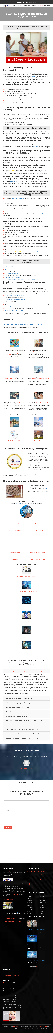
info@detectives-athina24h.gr (12, 975)
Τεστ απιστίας (14, 559)
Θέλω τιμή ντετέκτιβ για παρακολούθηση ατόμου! (19, 698)
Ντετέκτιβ (18, 503)
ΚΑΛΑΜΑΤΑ (42, 900)
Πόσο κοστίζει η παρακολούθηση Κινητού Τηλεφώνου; (15, 353)
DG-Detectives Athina (26, 143)
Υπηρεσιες (40, 5)
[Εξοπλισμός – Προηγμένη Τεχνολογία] (26, 569)
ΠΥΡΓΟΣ (41, 895)
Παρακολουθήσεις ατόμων (11, 273)
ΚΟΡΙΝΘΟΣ (29, 905)
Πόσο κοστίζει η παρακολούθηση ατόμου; (15, 295)
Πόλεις (14, 427)
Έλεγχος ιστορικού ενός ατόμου (15, 523)
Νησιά (38, 427)
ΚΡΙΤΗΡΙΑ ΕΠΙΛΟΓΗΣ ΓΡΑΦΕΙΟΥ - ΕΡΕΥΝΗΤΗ (13, 921)
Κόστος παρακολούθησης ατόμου (35, 944)
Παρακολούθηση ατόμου (38, 545)
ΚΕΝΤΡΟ (29, 895)
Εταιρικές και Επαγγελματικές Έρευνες (26, 591)
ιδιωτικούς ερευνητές (42, 251)
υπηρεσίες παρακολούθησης (17, 198)
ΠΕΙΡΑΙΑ (29, 896)
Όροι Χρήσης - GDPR (31, 1028)
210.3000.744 (8, 972)
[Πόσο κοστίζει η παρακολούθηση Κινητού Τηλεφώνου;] (14, 342)
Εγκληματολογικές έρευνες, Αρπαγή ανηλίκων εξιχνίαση (23, 324)
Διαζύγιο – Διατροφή (24, 73)
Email (30, 2)
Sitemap (48, 1028)
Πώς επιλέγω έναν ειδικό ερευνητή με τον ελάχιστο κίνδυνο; (22, 711)
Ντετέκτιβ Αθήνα (22, 1)
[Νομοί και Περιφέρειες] (14, 434)
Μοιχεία (15, 537)
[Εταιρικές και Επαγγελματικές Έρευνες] (26, 585)
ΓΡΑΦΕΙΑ (25, 5)
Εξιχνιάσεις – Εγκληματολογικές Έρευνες (27, 606)
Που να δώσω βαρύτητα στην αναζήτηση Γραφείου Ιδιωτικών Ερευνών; (24, 720)
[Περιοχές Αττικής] (38, 434)
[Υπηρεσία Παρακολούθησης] (26, 645)
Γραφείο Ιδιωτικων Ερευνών (41, 487)
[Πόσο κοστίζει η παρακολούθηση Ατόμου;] (14, 369)
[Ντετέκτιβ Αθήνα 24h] (14, 461)
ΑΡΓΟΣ (29, 904)
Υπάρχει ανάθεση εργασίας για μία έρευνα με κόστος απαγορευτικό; (23, 729)
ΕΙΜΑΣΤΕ (20, 5)
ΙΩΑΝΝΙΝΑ (42, 905)
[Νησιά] (38, 421)
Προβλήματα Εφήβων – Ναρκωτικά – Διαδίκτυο (26, 636)
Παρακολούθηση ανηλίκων (15, 545)
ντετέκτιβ (34, 76)
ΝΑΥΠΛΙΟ (29, 902)
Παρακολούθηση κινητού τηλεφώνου (14, 266)
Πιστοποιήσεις (23, 1028)
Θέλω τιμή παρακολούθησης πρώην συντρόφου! (18, 707)
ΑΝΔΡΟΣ (42, 913)
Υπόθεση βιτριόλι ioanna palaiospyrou (36, 929)
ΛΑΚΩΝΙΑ (42, 896)
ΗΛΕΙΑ (28, 911)
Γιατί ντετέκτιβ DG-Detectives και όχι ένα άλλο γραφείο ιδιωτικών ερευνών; (26, 671)
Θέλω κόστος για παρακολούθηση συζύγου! (17, 716)
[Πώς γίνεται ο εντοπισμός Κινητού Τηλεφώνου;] (14, 395)
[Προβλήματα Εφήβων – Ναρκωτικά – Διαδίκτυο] (26, 630)
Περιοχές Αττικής (38, 440)
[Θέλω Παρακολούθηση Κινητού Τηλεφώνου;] (38, 342)
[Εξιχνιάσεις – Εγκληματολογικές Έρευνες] (26, 600)
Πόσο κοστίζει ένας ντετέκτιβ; (10, 912)
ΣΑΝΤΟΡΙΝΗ (42, 909)
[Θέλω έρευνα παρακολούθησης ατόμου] (32, 938)
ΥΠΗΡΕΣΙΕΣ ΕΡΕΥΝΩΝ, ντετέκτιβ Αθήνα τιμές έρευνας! (35, 19)
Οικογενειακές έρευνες (38, 537)
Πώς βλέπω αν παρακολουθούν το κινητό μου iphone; (17, 303)
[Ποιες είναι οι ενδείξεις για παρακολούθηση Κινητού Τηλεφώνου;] (38, 395)
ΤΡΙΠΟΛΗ (29, 909)
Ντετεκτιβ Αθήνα (9, 871)
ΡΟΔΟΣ (41, 911)
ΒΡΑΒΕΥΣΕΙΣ (34, 5)
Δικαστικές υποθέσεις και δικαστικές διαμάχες (26, 621)
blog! (37, 966)
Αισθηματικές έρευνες (38, 523)
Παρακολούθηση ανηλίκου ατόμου (13, 269)
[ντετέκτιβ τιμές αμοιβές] (14, 491)
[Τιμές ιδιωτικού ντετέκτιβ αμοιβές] (11, 1016)
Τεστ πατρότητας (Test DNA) (38, 559)
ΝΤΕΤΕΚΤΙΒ (14, 5)
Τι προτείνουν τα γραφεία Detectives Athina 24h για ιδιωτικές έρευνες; (24, 734)
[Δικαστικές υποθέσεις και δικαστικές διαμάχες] (26, 615)
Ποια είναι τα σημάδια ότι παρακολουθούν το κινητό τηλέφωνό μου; (21, 279)
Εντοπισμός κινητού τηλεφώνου (13, 277)
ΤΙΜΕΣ (29, 5)
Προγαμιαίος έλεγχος (15, 552)
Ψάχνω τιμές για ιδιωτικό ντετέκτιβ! (14, 310)
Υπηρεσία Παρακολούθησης (26, 652)
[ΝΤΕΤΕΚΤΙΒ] (26, 511)
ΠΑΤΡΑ (29, 898)
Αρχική (20, 19)
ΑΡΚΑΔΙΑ (29, 907)
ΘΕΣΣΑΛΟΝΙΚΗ (43, 902)
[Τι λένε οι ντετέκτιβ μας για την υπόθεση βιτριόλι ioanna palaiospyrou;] (32, 923)
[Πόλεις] (14, 421)
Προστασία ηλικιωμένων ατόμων (38, 552)
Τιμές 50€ (34, 2)
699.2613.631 (8, 973)
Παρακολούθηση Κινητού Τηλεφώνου (36, 960)
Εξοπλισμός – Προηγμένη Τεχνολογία (26, 576)
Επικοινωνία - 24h (41, 1028)
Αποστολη (8, 827)
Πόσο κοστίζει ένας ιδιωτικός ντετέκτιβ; (15, 299)
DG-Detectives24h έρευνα (22, 2)
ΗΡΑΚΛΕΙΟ (42, 904)
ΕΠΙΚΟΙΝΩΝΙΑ (47, 5)
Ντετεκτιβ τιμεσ (15, 894)
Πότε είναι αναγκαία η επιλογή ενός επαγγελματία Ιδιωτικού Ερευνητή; (24, 725)
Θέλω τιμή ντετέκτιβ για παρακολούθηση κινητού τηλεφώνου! (22, 703)
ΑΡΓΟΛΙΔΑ (29, 900)
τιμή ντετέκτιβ (13, 181)
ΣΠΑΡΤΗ (42, 898)
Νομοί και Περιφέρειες (14, 440)
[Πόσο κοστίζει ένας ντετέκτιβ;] (8, 906)
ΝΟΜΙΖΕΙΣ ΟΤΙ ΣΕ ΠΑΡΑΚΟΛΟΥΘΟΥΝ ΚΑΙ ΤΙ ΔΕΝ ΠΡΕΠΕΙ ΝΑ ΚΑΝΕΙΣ (23, 738)
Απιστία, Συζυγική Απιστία (15, 530)
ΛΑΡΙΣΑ (29, 913)
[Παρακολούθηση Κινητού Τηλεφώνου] (32, 954)
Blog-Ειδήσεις (31, 1)
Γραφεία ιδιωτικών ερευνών (10, 918)
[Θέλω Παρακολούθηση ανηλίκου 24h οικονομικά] (38, 369)
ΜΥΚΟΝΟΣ (42, 907)
